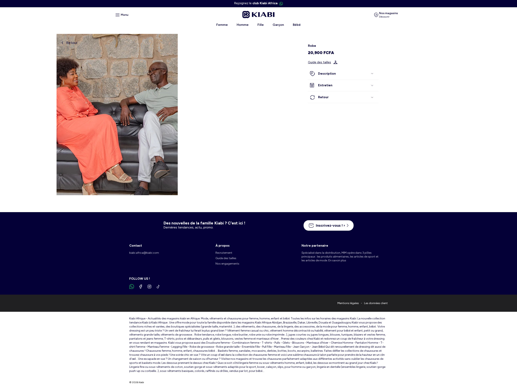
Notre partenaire (315, 245)
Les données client (376, 303)
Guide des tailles (319, 62)
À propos (222, 245)
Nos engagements (227, 263)
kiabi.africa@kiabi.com (144, 252)
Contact (135, 245)
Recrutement (223, 252)
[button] (343, 74)
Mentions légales (348, 303)
